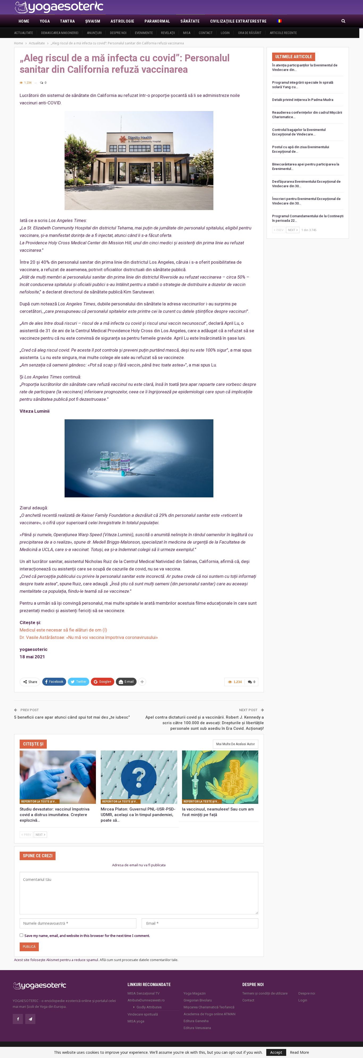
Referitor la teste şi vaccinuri (40, 801)
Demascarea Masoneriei (59, 33)
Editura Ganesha (196, 1021)
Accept (276, 1052)
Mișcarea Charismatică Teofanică (209, 1007)
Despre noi (118, 33)
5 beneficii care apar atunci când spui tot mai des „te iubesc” (72, 717)
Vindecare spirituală (143, 1014)
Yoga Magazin (195, 993)
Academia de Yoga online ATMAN (209, 1014)
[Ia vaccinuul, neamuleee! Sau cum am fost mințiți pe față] (220, 777)
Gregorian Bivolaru (198, 1000)
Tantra (67, 21)
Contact (206, 33)
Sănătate (190, 21)
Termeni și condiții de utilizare (265, 993)
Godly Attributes (149, 1007)
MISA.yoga (136, 1021)
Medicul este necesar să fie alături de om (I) (63, 630)
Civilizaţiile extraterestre (238, 21)
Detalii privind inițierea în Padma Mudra (302, 100)
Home (24, 21)
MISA (186, 33)
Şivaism (92, 21)
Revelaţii (168, 33)
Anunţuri (94, 33)
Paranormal (157, 21)
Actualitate (23, 33)
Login (225, 33)
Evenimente (144, 33)
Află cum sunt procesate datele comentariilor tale (139, 959)
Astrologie (122, 21)
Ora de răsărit (249, 33)
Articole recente (283, 33)
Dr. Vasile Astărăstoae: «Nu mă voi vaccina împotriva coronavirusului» (89, 637)
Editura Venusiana (197, 1028)
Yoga (45, 21)
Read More (299, 1052)
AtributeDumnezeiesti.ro (146, 1000)
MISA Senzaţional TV (143, 993)
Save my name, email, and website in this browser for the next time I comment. (87, 935)
